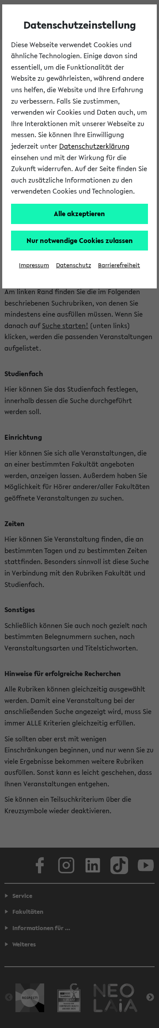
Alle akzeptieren (79, 213)
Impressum (34, 265)
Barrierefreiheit (119, 265)
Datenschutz (73, 265)
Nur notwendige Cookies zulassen (79, 240)
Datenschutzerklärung (94, 146)
